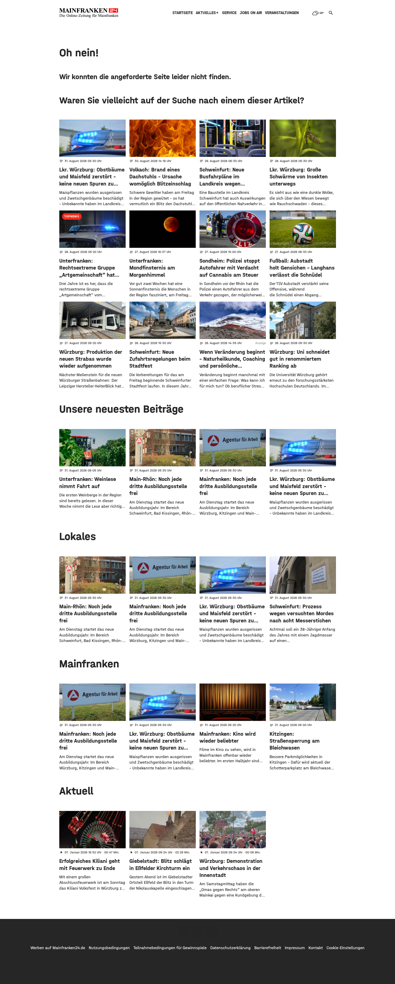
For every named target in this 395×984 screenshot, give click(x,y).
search (331, 13)
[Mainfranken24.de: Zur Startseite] (88, 13)
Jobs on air (251, 12)
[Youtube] (212, 932)
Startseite (182, 12)
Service (229, 12)
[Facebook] (183, 932)
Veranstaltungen (282, 12)
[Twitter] (197, 932)
